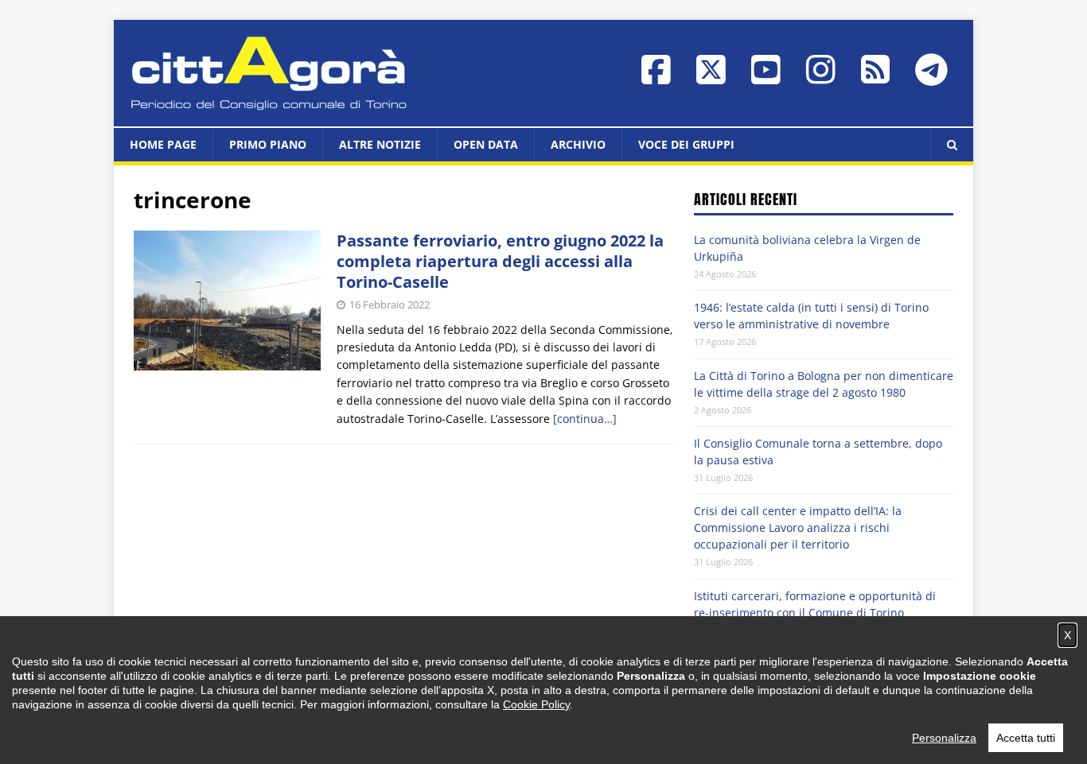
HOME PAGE (163, 144)
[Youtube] (766, 77)
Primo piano (267, 144)
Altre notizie (380, 144)
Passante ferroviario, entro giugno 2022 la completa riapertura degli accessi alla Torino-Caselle (500, 261)
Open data (486, 144)
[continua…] (585, 418)
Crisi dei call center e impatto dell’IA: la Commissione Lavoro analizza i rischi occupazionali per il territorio (798, 527)
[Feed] (875, 76)
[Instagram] (821, 77)
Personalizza (944, 737)
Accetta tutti (1025, 737)
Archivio (578, 144)
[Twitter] (711, 77)
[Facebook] (656, 77)
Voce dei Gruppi (686, 144)
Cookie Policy (536, 704)
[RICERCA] (951, 144)
